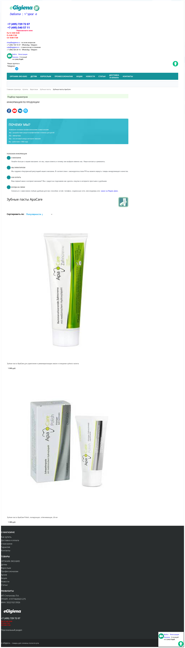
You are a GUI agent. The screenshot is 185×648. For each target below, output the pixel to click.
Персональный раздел (11, 630)
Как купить (6, 537)
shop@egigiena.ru (13, 42)
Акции (4, 578)
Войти (14, 54)
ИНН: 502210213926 (10, 602)
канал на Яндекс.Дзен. (109, 191)
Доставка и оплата (10, 540)
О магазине (6, 543)
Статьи (4, 585)
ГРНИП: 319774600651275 (13, 599)
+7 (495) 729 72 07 (18, 24)
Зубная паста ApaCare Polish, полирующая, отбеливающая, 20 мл (32, 517)
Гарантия (5, 547)
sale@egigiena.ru (13, 47)
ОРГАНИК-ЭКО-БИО (10, 561)
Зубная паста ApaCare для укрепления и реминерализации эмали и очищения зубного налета (43, 363)
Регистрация (22, 54)
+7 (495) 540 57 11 (18, 27)
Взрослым (6, 568)
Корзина (15, 57)
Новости (5, 581)
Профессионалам (9, 571)
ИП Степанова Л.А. (10, 595)
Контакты (5, 550)
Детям (4, 564)
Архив (4, 574)
